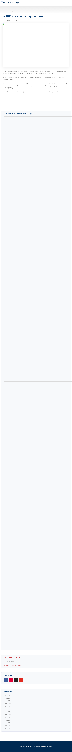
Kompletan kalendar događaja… (13, 665)
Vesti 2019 (8, 706)
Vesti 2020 (8, 703)
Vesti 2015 (8, 717)
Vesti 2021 (8, 701)
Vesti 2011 (8, 728)
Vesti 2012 (8, 725)
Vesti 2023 (8, 695)
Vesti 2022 (8, 698)
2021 (15, 20)
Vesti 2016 (8, 714)
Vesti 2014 (8, 720)
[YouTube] (21, 680)
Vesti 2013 (8, 723)
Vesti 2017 (8, 712)
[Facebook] (6, 680)
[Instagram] (11, 680)
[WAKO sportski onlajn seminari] (36, 46)
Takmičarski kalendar (12, 657)
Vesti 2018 (8, 709)
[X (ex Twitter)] (16, 680)
